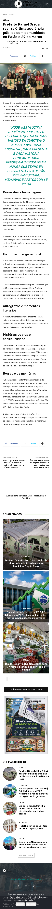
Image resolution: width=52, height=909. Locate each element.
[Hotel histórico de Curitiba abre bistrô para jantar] (10, 826)
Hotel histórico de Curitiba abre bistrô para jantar (33, 827)
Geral (11, 14)
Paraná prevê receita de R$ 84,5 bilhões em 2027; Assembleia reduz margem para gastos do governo (26, 615)
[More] (42, 56)
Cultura (25, 556)
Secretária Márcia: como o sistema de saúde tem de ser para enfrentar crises (33, 845)
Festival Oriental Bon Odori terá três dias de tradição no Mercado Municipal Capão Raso (26, 563)
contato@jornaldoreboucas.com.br (26, 879)
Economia (26, 608)
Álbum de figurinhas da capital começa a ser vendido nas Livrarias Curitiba (39, 463)
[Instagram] (26, 886)
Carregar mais (25, 855)
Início (5, 14)
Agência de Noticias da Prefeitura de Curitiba (28, 42)
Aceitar (20, 904)
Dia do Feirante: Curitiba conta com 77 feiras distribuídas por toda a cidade (26, 666)
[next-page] (9, 679)
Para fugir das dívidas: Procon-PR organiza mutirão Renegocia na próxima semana (14, 463)
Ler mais (31, 904)
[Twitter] (34, 886)
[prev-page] (4, 679)
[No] (48, 899)
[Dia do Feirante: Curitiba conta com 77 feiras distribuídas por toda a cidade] (26, 647)
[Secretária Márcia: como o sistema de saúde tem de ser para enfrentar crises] (10, 843)
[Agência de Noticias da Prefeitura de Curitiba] (5, 42)
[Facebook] (18, 886)
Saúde (21, 839)
